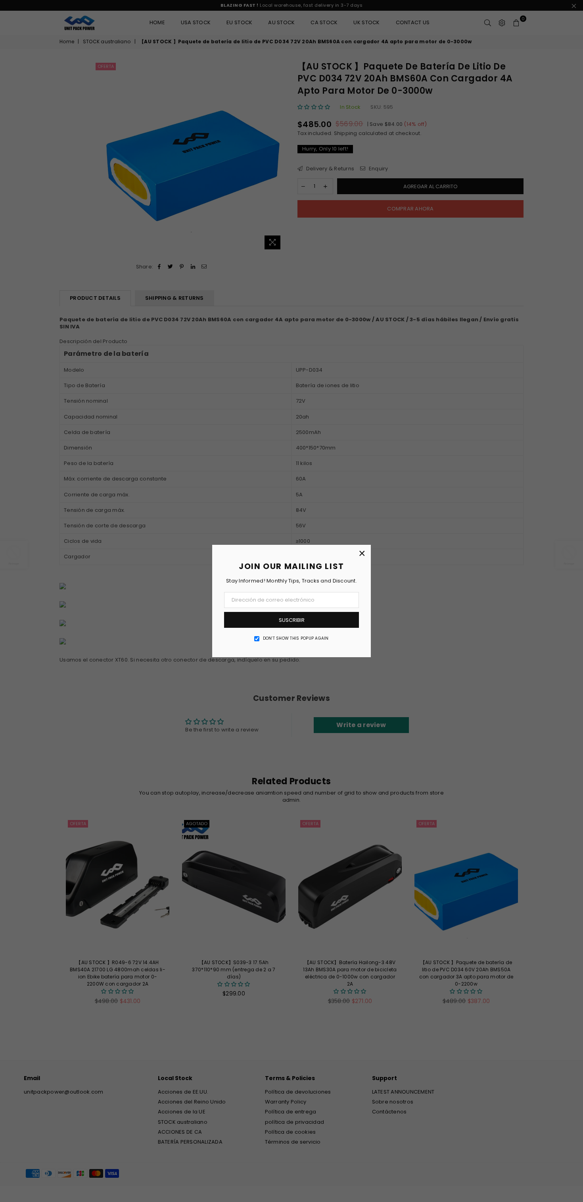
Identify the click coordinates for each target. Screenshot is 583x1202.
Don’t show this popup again (296, 638)
